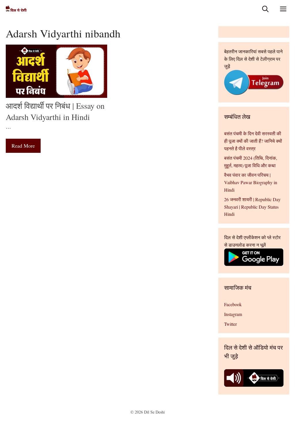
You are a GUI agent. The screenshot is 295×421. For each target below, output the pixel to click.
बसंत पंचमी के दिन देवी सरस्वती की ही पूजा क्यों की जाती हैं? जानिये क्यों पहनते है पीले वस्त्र (253, 140)
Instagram (233, 314)
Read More (23, 145)
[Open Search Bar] (265, 9)
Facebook (233, 304)
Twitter (230, 324)
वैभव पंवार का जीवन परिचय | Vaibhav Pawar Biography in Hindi (250, 182)
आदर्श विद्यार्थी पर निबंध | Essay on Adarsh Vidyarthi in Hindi (55, 111)
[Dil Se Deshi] (16, 9)
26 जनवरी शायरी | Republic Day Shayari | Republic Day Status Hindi (252, 206)
